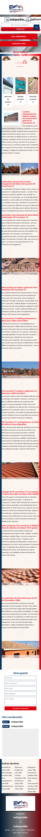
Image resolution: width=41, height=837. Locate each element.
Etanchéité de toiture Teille (6, 769)
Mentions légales (20, 833)
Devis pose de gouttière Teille (32, 774)
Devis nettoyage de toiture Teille (7, 774)
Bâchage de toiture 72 (20, 99)
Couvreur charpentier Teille (20, 777)
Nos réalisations (19, 37)
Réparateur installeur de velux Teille (19, 770)
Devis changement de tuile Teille (7, 780)
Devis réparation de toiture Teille (33, 785)
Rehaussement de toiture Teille (7, 787)
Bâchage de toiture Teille (32, 769)
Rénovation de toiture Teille (32, 790)
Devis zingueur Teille (32, 779)
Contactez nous (19, 44)
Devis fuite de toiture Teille (19, 787)
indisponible (17, 19)
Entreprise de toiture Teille (19, 782)
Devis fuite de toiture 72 (33, 99)
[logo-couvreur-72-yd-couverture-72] (16, 7)
